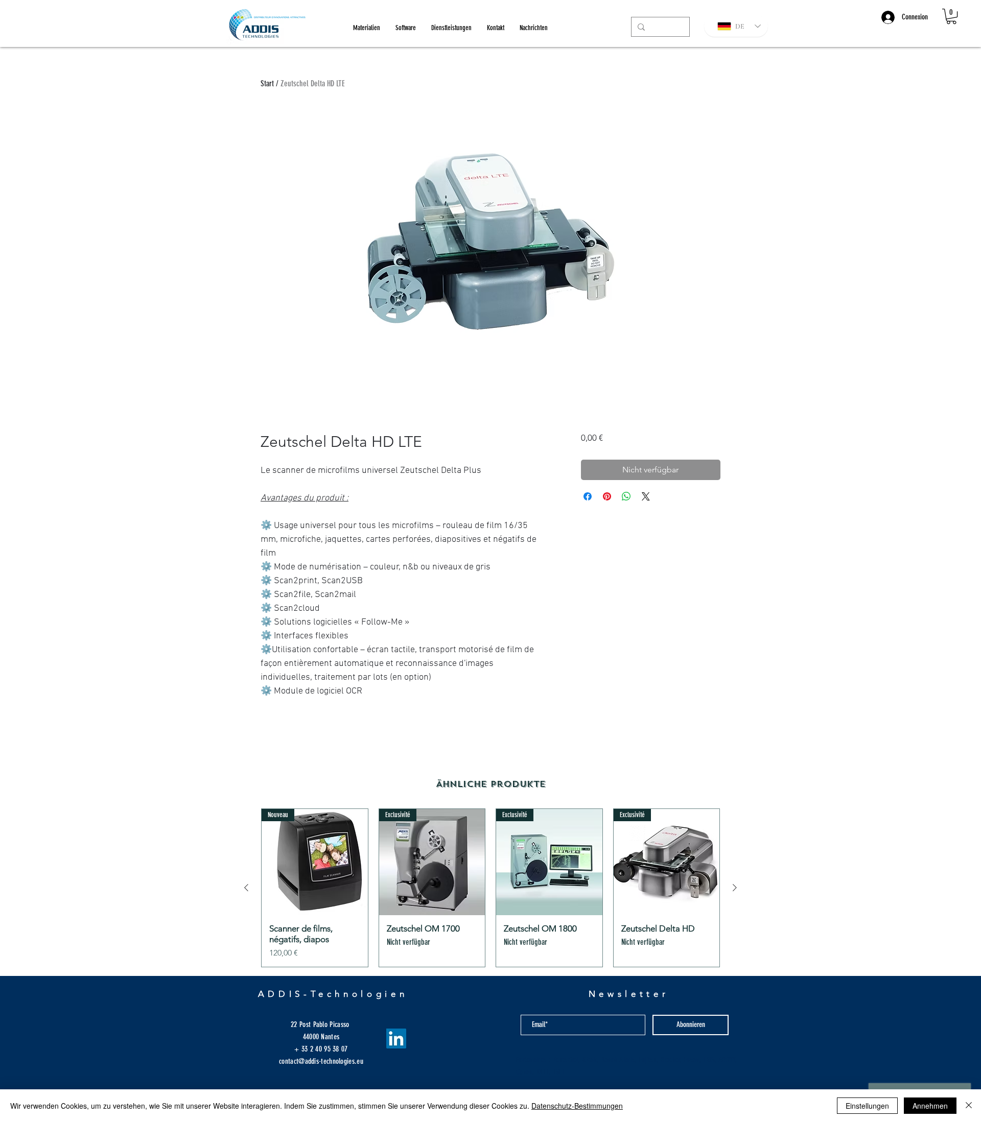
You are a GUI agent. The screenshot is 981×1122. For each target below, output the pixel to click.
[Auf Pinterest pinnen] (607, 496)
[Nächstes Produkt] (735, 887)
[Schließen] (969, 1105)
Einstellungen (867, 1106)
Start (267, 83)
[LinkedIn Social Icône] (396, 1038)
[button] (951, 16)
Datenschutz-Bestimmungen (577, 1106)
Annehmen (930, 1106)
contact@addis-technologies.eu (321, 1061)
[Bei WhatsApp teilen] (626, 496)
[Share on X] (646, 496)
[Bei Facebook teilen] (587, 496)
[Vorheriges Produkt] (246, 887)
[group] (490, 888)
